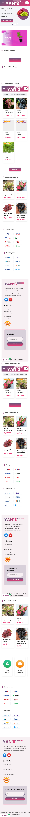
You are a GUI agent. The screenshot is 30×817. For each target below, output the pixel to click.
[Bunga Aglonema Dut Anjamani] (22, 610)
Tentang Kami (7, 764)
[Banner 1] (14, 45)
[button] (12, 24)
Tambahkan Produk (8, 774)
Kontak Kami (6, 767)
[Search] (23, 3)
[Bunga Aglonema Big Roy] (8, 610)
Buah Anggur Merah (6, 640)
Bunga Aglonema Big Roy (7, 619)
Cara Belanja (6, 772)
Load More (15, 60)
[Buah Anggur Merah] (8, 633)
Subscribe (14, 798)
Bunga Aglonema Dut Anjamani (21, 619)
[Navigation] (3, 3)
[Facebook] (4, 755)
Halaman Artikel (7, 769)
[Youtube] (9, 755)
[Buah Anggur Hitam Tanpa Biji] (22, 634)
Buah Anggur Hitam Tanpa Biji (22, 642)
